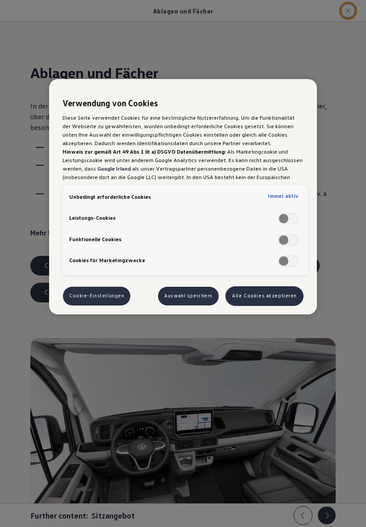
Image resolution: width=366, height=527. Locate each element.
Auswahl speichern (188, 296)
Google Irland (114, 168)
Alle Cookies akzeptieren (264, 296)
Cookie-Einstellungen (96, 296)
